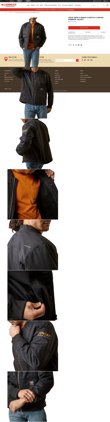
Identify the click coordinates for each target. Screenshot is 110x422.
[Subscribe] (77, 60)
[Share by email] (79, 45)
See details (71, 9)
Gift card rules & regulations (85, 77)
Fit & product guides (59, 79)
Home (5, 12)
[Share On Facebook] (73, 45)
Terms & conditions (84, 75)
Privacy (81, 73)
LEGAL (81, 70)
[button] (71, 23)
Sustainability (83, 81)
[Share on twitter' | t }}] (76, 45)
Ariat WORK (73, 21)
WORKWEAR (11, 12)
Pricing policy (83, 79)
